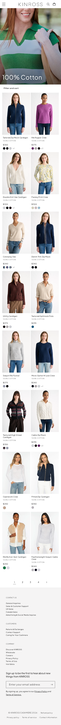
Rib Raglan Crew (39, 138)
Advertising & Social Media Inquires (21, 615)
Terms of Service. (13, 695)
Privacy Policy (12, 658)
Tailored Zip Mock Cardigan (15, 138)
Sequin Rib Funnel (11, 376)
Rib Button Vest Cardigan (14, 557)
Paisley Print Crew (40, 197)
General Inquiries (13, 603)
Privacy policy (13, 717)
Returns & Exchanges (15, 629)
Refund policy (47, 713)
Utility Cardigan (10, 316)
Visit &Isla (10, 664)
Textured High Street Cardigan (12, 436)
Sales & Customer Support (17, 606)
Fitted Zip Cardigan (40, 497)
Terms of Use (11, 661)
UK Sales (9, 609)
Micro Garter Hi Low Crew (43, 376)
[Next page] (46, 582)
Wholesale (10, 652)
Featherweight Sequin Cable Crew (45, 558)
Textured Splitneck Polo (43, 316)
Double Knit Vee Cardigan (15, 197)
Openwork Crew (10, 497)
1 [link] (14, 582)
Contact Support (13, 632)
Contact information (48, 717)
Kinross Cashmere (21, 713)
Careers (9, 655)
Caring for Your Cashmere (17, 635)
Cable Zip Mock (39, 435)
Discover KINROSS (14, 649)
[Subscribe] (51, 684)
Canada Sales (11, 612)
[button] (4, 4)
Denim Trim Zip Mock (41, 257)
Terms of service (29, 717)
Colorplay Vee (9, 257)
